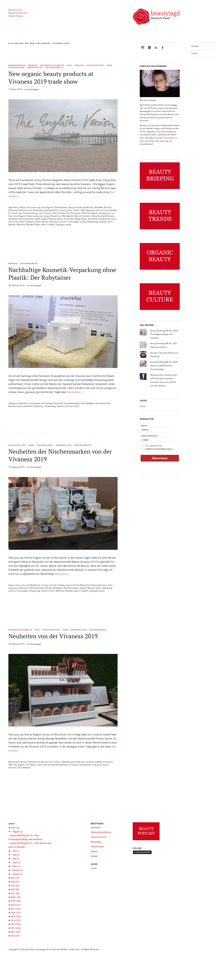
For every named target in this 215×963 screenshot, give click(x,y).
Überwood (53, 221)
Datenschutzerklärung (157, 448)
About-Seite (169, 137)
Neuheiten (13, 218)
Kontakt (195, 46)
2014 (16, 920)
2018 (16, 904)
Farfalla (61, 213)
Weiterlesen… (75, 392)
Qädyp (77, 218)
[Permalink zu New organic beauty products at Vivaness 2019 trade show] (63, 171)
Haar (109, 65)
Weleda (11, 224)
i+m (112, 213)
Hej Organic (92, 213)
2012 (16, 927)
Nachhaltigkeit (87, 403)
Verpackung (92, 221)
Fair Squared (47, 403)
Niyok (37, 218)
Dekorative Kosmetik (52, 65)
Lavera (47, 216)
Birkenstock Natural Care (20, 210)
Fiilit (68, 213)
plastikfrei (27, 406)
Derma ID (70, 585)
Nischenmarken (26, 218)
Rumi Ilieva (93, 218)
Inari (10, 216)
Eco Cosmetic (45, 213)
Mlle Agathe (67, 216)
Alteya (22, 207)
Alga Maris (13, 207)
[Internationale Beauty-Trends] (160, 229)
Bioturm (107, 207)
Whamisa (20, 224)
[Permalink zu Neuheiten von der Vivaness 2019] (63, 725)
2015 (16, 916)
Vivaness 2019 (106, 221)
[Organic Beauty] (160, 269)
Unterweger (73, 221)
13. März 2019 (15, 89)
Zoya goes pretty (63, 224)
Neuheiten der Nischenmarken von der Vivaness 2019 (60, 455)
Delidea (113, 210)
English (79, 65)
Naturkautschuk (102, 403)
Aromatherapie (17, 65)
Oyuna (60, 218)
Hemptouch (104, 213)
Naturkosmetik (54, 67)
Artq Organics (47, 207)
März (16, 866)
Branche (33, 65)
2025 (15, 877)
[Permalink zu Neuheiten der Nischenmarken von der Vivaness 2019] (63, 549)
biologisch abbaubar (17, 403)
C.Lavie (61, 210)
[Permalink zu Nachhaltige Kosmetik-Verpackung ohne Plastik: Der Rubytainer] (63, 367)
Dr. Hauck (13, 213)
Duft (69, 65)
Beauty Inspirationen (18, 12)
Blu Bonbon (38, 210)
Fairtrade (58, 403)
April (16, 862)
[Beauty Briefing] (160, 189)
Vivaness (61, 406)
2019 (16, 900)
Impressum (96, 827)
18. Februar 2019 (16, 644)
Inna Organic (20, 216)
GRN (83, 213)
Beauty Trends (15, 9)
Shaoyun (30, 221)
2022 (15, 889)
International (16, 67)
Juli (16, 850)
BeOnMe (99, 207)
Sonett (38, 221)
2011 (16, 931)
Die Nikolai (81, 585)
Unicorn (63, 221)
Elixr (55, 213)
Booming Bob (51, 210)
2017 (16, 908)
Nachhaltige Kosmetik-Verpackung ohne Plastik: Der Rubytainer (62, 273)
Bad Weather (61, 207)
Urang (83, 221)
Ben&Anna (88, 207)
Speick (45, 221)
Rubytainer (38, 406)
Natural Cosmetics (82, 216)
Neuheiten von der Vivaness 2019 (53, 636)
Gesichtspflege (95, 65)
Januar (17, 873)
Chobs (76, 210)
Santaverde (104, 218)
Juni (16, 854)
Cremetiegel (34, 403)
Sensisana (20, 221)
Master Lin (56, 216)
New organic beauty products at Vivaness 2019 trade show (50, 77)
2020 (16, 897)
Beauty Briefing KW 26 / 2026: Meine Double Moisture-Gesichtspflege (164, 366)
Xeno (43, 224)
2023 (15, 885)
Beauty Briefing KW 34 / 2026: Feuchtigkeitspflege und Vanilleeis (164, 334)
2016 (16, 912)
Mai (16, 858)
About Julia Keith (98, 837)
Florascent (75, 213)
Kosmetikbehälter (71, 403)
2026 (15, 827)
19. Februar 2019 (16, 467)
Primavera (68, 218)
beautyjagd (33, 89)
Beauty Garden (75, 207)
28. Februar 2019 (16, 285)
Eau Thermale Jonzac (28, 213)
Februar (18, 870)
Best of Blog (96, 842)
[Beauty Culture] (160, 310)
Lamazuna (37, 216)
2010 (15, 935)
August (18, 831)
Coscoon (104, 210)
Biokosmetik (14, 761)
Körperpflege (35, 67)
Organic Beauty (15, 15)
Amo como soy (33, 207)
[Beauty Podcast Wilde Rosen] (146, 840)
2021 (15, 893)
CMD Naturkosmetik (89, 210)
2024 (15, 881)
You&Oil (51, 224)
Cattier (69, 210)
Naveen (110, 216)
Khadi (29, 216)
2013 (16, 924)
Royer (84, 218)
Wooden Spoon (33, 224)
